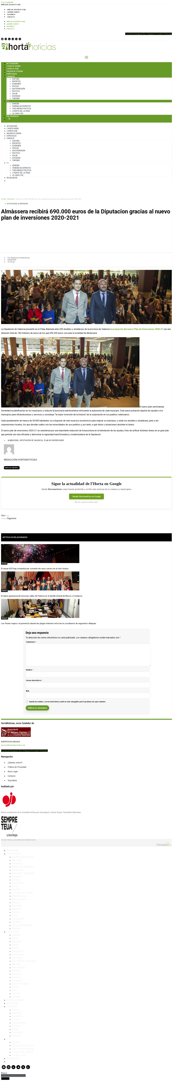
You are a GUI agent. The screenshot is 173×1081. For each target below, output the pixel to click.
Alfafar (15, 948)
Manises (16, 964)
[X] (16, 39)
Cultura (15, 79)
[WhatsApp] (20, 39)
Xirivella (16, 996)
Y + (7, 101)
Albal (14, 938)
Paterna (4, 590)
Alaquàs (4, 618)
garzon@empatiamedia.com (13, 745)
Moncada (17, 905)
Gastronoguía (18, 89)
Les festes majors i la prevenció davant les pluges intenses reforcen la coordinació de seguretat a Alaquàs (48, 623)
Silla (14, 990)
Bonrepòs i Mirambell (23, 873)
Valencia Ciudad (14, 71)
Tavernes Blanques (22, 925)
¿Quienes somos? (13, 12)
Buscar (9, 118)
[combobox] (13, 1075)
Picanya (16, 977)
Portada (3, 199)
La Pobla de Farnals (22, 892)
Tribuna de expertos (21, 106)
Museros (16, 909)
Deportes (16, 81)
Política (16, 91)
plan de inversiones (54, 440)
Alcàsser (16, 941)
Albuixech (17, 863)
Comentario (31, 642)
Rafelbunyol (18, 918)
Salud (14, 93)
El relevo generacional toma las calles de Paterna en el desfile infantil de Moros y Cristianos (41, 596)
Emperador (18, 883)
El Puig (4, 563)
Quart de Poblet (20, 983)
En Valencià (12, 116)
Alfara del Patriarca (22, 866)
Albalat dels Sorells (22, 857)
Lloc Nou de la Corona (24, 961)
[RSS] (9, 39)
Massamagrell (19, 899)
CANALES (11, 1006)
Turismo (16, 98)
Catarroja (17, 957)
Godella (16, 889)
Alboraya (16, 860)
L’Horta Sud (12, 68)
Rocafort (16, 922)
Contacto (11, 17)
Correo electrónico (34, 680)
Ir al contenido (7, 2)
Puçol (15, 915)
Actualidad (12, 63)
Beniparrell (18, 951)
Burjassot (17, 876)
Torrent (16, 993)
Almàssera (23, 204)
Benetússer (18, 954)
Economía (16, 84)
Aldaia (15, 944)
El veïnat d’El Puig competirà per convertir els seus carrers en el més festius (35, 568)
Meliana (16, 902)
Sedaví (15, 987)
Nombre (30, 670)
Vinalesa (16, 928)
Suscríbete (11, 14)
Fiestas (15, 86)
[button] (86, 227)
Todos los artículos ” (12, 468)
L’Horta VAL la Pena (21, 111)
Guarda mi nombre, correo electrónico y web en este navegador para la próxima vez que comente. (67, 702)
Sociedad (16, 96)
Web (27, 691)
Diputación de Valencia (31, 440)
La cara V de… (18, 113)
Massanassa (18, 967)
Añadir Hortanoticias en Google (86, 496)
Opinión (15, 104)
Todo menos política (21, 109)
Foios (15, 886)
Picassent (17, 980)
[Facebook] (2, 39)
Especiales (11, 73)
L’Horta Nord (13, 66)
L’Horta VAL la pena (22, 1052)
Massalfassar (19, 896)
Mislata (16, 970)
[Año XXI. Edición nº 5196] (16, 10)
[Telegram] (13, 39)
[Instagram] (6, 39)
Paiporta (16, 974)
